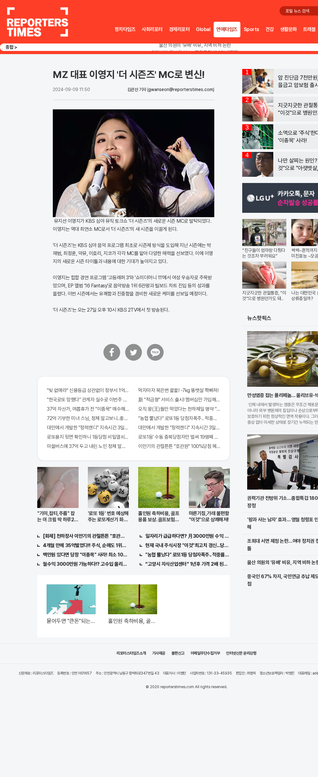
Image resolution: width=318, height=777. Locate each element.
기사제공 (158, 653)
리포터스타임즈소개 (131, 653)
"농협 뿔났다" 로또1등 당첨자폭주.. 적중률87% (179, 418)
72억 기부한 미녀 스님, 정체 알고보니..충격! (88, 418)
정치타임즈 (125, 29)
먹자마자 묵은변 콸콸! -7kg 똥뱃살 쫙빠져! (178, 390)
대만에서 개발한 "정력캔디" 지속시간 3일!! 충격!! (88, 428)
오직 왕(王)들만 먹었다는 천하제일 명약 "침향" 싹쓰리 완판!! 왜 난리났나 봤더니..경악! (179, 409)
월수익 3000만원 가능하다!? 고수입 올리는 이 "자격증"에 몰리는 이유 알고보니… (85, 564)
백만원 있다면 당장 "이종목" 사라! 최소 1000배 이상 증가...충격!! (85, 555)
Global (203, 29)
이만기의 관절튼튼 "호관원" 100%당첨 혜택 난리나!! (179, 446)
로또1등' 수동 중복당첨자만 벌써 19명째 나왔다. (179, 437)
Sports (251, 29)
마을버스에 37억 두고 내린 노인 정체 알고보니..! (88, 446)
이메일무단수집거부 (205, 653)
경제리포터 (179, 29)
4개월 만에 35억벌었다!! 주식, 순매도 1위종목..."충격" (85, 545)
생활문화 (288, 29)
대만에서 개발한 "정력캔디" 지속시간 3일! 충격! (179, 428)
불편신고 (177, 653)
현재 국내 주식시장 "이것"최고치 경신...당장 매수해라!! (187, 545)
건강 (270, 29)
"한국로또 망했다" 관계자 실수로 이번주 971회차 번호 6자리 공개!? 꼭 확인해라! (88, 400)
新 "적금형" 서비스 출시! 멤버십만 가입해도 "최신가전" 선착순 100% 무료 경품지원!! (179, 400)
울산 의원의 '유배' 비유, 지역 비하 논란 (195, 45)
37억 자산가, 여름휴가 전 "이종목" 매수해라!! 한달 (88, 409)
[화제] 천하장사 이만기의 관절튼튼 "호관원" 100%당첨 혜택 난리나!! (85, 536)
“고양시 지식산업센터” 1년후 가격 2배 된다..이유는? (187, 564)
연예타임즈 (227, 29)
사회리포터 (152, 29)
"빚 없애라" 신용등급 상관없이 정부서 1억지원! (88, 390)
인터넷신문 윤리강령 (241, 653)
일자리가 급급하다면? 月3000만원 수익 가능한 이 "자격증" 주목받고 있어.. (187, 536)
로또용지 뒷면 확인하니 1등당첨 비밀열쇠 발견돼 (88, 437)
